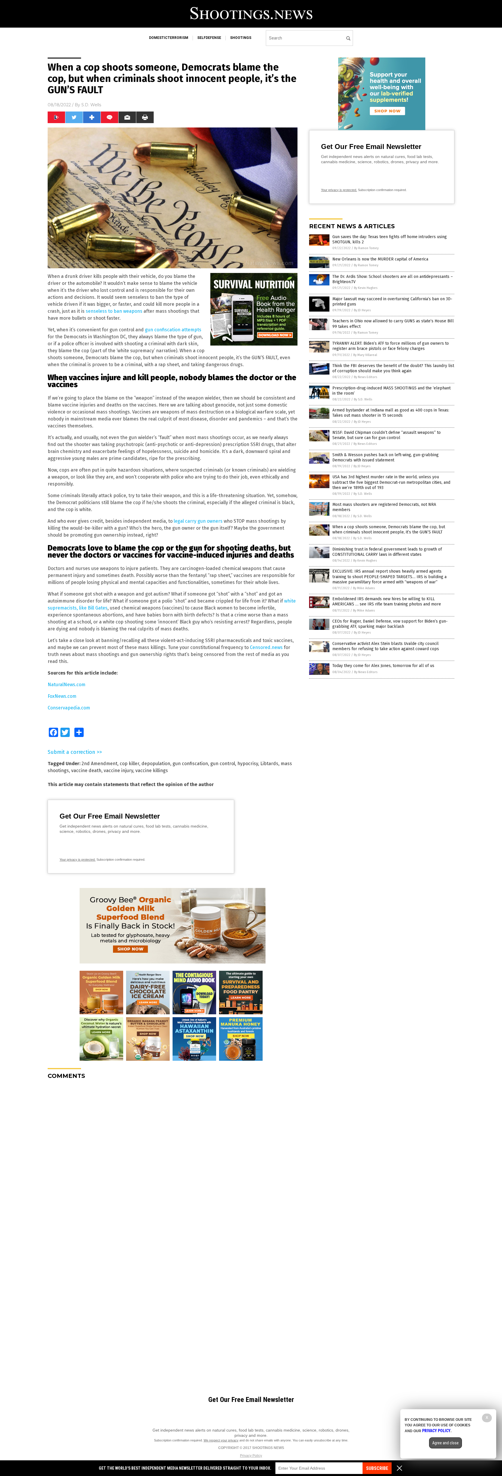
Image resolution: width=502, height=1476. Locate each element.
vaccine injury (118, 770)
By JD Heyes (362, 310)
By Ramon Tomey (366, 248)
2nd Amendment (99, 763)
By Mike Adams (364, 588)
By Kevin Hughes (365, 288)
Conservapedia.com (69, 708)
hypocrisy (247, 763)
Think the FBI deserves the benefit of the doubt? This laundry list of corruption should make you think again (393, 368)
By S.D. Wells (363, 399)
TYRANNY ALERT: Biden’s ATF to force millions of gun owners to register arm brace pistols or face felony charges (390, 346)
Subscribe (377, 1468)
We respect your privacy (221, 1440)
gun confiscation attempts (173, 329)
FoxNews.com (62, 696)
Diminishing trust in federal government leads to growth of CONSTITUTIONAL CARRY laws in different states (387, 552)
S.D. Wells (91, 104)
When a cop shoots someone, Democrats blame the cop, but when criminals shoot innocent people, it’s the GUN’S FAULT (388, 529)
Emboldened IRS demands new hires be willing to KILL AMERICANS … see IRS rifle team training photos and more (386, 601)
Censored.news (266, 647)
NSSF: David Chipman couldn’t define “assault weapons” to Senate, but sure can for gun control (386, 435)
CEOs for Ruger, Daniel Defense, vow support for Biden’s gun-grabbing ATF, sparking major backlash (390, 624)
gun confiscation (190, 763)
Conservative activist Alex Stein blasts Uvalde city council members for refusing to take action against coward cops (385, 646)
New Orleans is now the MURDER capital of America (380, 259)
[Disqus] (172, 1156)
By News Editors (365, 377)
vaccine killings (151, 770)
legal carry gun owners (198, 521)
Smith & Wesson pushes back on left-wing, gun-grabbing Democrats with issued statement (385, 457)
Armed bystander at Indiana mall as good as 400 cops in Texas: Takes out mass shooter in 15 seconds (390, 413)
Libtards (269, 763)
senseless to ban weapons (114, 311)
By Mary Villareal (365, 355)
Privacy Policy (251, 1456)
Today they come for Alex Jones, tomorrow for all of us (383, 665)
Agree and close (445, 1443)
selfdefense (209, 38)
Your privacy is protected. (78, 859)
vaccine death (86, 770)
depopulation (155, 763)
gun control (222, 763)
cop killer (129, 763)
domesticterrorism (168, 38)
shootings (240, 38)
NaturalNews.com (66, 684)
